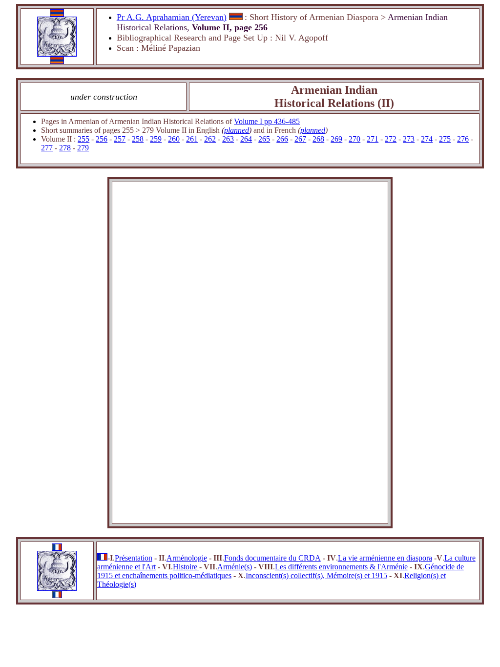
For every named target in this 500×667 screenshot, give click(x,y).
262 (210, 139)
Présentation (133, 558)
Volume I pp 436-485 (267, 121)
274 (427, 139)
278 (65, 148)
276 (463, 139)
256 (101, 139)
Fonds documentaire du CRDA (272, 558)
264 (246, 139)
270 (354, 139)
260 (174, 139)
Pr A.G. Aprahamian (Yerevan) (172, 17)
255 (83, 139)
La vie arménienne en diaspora (385, 558)
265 (264, 139)
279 (83, 148)
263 (228, 139)
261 (192, 139)
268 (318, 139)
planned (236, 130)
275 (445, 139)
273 (409, 139)
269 (336, 139)
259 (156, 139)
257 (119, 139)
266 (282, 139)
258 (138, 139)
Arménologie (187, 558)
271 (372, 139)
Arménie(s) (234, 567)
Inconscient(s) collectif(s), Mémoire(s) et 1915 (316, 575)
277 (47, 148)
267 (300, 139)
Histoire (186, 567)
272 (390, 139)
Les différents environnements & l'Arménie (341, 567)
